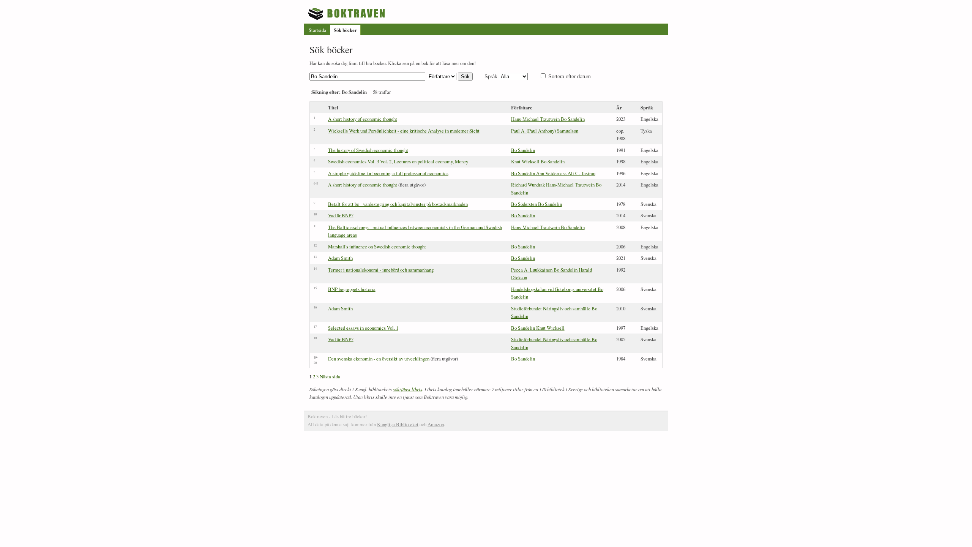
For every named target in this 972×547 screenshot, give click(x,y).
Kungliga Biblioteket (397, 424)
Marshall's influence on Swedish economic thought (377, 246)
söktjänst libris (407, 389)
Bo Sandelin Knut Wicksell (538, 327)
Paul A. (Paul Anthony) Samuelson (544, 130)
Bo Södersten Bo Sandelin (536, 204)
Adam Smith (340, 258)
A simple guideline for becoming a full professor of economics (388, 173)
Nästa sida (330, 376)
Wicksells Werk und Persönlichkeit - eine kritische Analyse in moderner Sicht (404, 130)
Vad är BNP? (340, 215)
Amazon (436, 424)
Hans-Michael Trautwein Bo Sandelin (548, 118)
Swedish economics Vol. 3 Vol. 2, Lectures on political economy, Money (398, 161)
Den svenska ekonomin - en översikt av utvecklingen (378, 358)
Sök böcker (345, 30)
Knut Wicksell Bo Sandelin (538, 161)
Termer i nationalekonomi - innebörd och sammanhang (381, 269)
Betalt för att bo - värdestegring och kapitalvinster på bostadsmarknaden (398, 204)
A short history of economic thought (362, 118)
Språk (490, 76)
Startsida (317, 30)
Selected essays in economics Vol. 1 (363, 327)
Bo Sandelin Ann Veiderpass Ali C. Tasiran (553, 173)
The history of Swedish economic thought (368, 150)
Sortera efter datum (569, 76)
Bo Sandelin (523, 150)
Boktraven (347, 14)
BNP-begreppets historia (352, 289)
